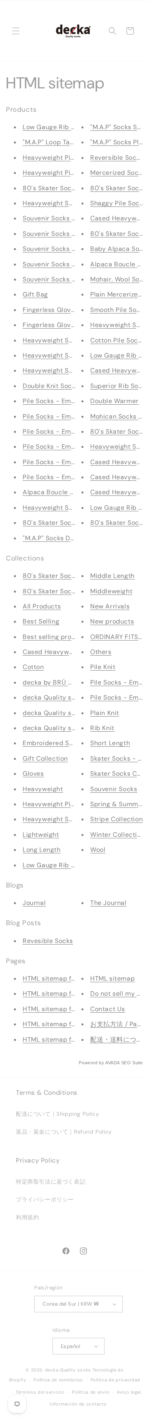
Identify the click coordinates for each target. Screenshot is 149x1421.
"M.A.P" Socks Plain (119, 142)
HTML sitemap (112, 978)
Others (101, 652)
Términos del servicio (40, 1392)
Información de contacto (78, 1404)
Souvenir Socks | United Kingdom (74, 264)
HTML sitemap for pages (61, 1039)
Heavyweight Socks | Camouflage (74, 370)
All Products (42, 606)
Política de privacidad (115, 1380)
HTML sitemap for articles (63, 993)
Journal (34, 903)
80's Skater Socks (118, 522)
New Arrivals (110, 606)
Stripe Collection (116, 819)
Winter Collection (117, 834)
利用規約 (27, 1217)
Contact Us (107, 1009)
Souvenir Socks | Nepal (58, 218)
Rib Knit (102, 728)
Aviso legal (129, 1392)
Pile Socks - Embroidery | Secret (73, 416)
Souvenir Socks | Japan (58, 279)
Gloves (33, 773)
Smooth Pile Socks (118, 310)
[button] (16, 31)
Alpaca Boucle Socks (55, 492)
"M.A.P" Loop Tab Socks (58, 142)
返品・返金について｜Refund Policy (64, 1131)
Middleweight (111, 591)
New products (112, 621)
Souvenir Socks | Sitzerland (64, 234)
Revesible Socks (48, 941)
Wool (97, 849)
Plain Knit (104, 713)
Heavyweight (43, 789)
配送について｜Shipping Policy (57, 1113)
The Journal (108, 903)
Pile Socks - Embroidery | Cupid (72, 446)
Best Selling (41, 621)
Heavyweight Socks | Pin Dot (67, 355)
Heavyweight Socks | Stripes (67, 819)
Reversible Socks (116, 157)
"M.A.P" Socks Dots (51, 538)
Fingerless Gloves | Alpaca (64, 325)
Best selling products (56, 637)
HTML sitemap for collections (68, 1024)
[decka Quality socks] (73, 30)
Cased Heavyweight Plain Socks (72, 652)
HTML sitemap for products (65, 978)
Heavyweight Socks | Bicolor (66, 203)
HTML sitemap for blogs (60, 1009)
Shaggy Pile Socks (118, 203)
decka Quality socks (54, 697)
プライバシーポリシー (45, 1199)
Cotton (33, 667)
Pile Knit (102, 667)
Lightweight (41, 834)
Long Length (42, 849)
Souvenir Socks (113, 789)
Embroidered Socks (53, 743)
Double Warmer (114, 401)
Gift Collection (45, 758)
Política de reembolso (58, 1380)
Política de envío (90, 1392)
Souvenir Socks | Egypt (58, 249)
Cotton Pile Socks (117, 340)
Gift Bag (35, 294)
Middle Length (112, 576)
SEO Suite (132, 1062)
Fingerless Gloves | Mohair (64, 310)
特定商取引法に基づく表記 (50, 1181)
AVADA (112, 1062)
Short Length (110, 743)
